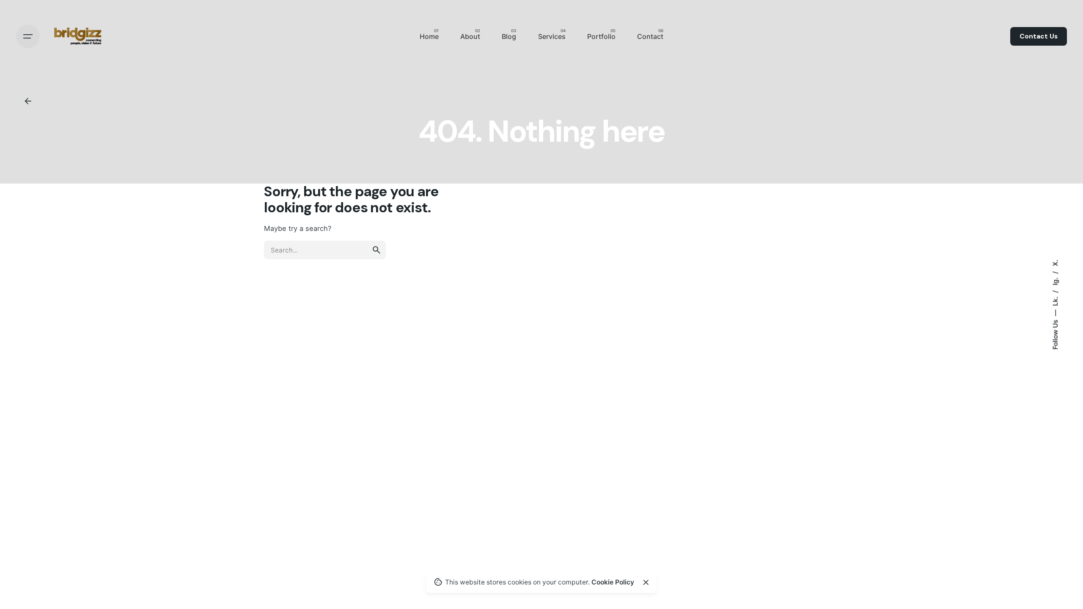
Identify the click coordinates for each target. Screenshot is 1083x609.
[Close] (646, 582)
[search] (376, 250)
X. (1055, 263)
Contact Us (1039, 36)
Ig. (1055, 280)
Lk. (1055, 300)
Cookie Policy (612, 582)
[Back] (28, 101)
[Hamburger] (28, 36)
